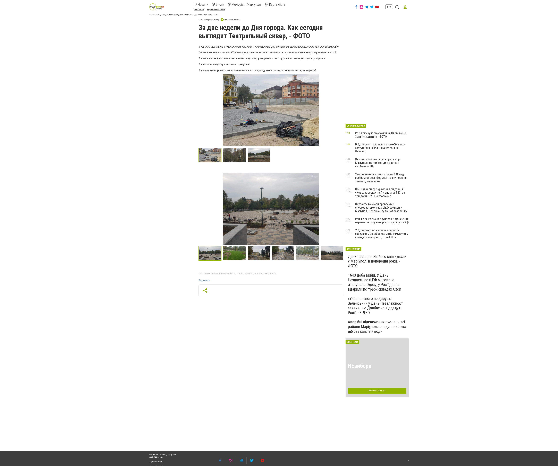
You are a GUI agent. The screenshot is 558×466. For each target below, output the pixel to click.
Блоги (220, 4)
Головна (152, 15)
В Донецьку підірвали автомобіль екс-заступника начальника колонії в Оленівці (380, 148)
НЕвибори (359, 365)
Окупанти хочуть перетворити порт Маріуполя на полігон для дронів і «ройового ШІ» (378, 163)
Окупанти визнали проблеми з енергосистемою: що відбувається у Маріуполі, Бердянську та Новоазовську (381, 207)
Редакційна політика (216, 9)
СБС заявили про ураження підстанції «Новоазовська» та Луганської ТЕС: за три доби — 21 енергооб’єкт (380, 192)
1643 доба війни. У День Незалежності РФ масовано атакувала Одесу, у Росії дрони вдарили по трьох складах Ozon (374, 282)
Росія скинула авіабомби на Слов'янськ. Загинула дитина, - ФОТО (381, 134)
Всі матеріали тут (377, 390)
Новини (203, 4)
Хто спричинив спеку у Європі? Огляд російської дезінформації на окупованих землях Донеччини (381, 177)
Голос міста (199, 9)
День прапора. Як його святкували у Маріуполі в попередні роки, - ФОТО (377, 261)
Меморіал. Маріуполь (247, 4)
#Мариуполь (204, 280)
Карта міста (277, 4)
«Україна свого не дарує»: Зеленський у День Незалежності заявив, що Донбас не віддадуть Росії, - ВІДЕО (376, 305)
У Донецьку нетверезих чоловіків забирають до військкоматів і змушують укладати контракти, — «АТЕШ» (381, 233)
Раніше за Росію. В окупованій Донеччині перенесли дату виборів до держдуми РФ (382, 220)
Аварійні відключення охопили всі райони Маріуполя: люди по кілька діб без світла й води (377, 327)
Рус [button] (389, 6)
